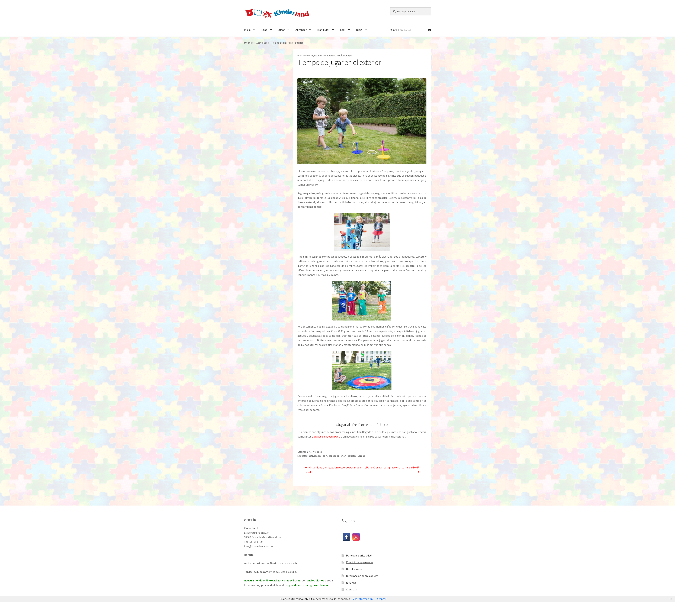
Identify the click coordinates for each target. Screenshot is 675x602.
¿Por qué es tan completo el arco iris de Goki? (392, 467)
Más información (362, 599)
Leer (342, 29)
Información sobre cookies (362, 576)
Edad (264, 29)
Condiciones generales (359, 562)
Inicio (247, 29)
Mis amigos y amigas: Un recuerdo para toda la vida (333, 469)
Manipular (323, 29)
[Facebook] (346, 537)
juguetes (351, 455)
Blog (359, 29)
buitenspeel (329, 455)
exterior (341, 455)
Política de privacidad (359, 555)
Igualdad (351, 582)
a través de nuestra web (326, 436)
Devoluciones (354, 569)
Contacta (351, 589)
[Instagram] (356, 537)
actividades (315, 455)
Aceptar (381, 599)
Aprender (301, 29)
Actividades (262, 42)
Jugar (281, 29)
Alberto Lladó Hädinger (339, 55)
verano (361, 455)
